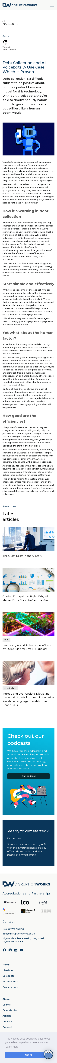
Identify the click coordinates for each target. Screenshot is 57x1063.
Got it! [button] (28, 1055)
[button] (51, 5)
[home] (20, 5)
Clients (7, 1004)
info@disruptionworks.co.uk (19, 933)
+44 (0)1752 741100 (13, 929)
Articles (7, 1015)
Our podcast (29, 776)
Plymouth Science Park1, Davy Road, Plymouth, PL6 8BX (23, 940)
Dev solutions (11, 987)
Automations (10, 981)
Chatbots (8, 970)
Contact (7, 1021)
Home (6, 964)
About (6, 999)
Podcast (7, 1027)
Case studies (10, 1010)
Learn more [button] (12, 1046)
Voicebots (8, 975)
